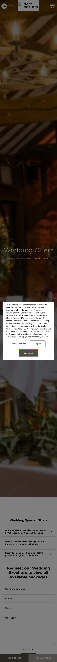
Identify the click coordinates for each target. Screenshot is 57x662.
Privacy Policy (39, 315)
